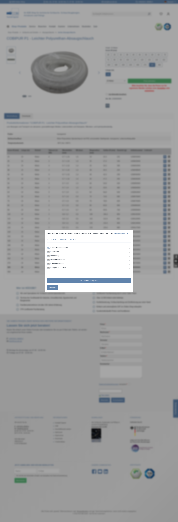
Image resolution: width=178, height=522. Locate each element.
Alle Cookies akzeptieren (89, 280)
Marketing (55, 255)
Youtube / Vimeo (57, 263)
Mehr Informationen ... (122, 233)
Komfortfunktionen (58, 259)
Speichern (52, 287)
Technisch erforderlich (59, 247)
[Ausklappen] (130, 247)
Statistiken (55, 251)
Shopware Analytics (58, 267)
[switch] (48, 252)
